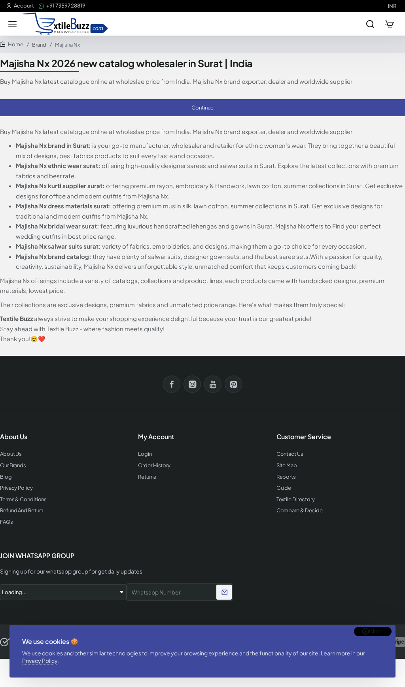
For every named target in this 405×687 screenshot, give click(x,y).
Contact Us (289, 454)
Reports (286, 477)
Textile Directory (295, 499)
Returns (147, 477)
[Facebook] (171, 384)
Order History (154, 465)
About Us (11, 454)
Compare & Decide (299, 510)
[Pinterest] (233, 384)
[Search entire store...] (370, 24)
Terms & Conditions (23, 499)
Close (376, 631)
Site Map (286, 465)
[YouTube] (212, 384)
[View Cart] (389, 24)
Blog (6, 477)
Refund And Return (21, 510)
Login (145, 454)
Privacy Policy (39, 660)
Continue (202, 107)
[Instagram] (192, 384)
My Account (156, 437)
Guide (283, 488)
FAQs (6, 522)
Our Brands (13, 465)
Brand (39, 45)
